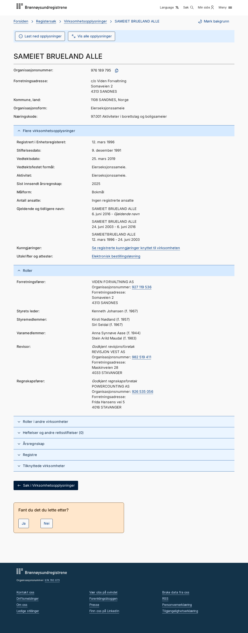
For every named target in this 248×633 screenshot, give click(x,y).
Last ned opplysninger (43, 36)
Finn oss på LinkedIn (104, 611)
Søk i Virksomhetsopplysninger (49, 485)
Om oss (22, 605)
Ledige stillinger (27, 611)
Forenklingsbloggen (103, 598)
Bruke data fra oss (175, 592)
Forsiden (21, 21)
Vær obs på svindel (103, 592)
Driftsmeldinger (27, 598)
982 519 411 (141, 357)
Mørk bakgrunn (216, 21)
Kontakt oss (25, 592)
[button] (169, 7)
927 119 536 (142, 287)
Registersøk (46, 21)
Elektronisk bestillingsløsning (116, 256)
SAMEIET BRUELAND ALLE (137, 21)
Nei (46, 523)
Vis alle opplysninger (95, 36)
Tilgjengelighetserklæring (180, 611)
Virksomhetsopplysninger (85, 21)
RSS (165, 598)
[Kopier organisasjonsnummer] (116, 70)
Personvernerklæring (177, 605)
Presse (94, 605)
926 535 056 (142, 391)
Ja (24, 523)
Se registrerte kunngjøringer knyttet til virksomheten (136, 248)
